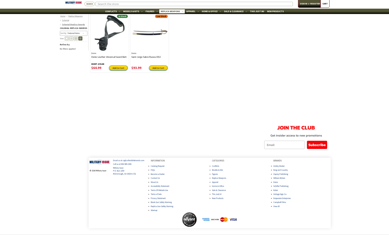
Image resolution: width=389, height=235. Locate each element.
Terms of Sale (156, 194)
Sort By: (63, 33)
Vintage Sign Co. (280, 194)
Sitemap (154, 210)
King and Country (280, 170)
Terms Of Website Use (159, 190)
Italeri (275, 190)
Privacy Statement (158, 198)
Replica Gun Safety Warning (162, 206)
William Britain (279, 178)
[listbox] (76, 33)
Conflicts (111, 11)
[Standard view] (71, 38)
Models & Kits (131, 11)
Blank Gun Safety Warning (161, 202)
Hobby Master (279, 166)
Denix (275, 182)
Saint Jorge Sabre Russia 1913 (146, 56)
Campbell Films (279, 202)
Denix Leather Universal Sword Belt (109, 56)
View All (276, 206)
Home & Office (210, 11)
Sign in (303, 3)
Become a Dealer (158, 174)
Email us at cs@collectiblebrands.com (128, 160)
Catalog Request (157, 166)
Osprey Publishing (280, 174)
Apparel (191, 11)
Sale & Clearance (234, 11)
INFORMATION (158, 160)
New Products (275, 11)
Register (315, 3)
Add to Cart (118, 67)
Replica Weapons (171, 11)
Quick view (109, 30)
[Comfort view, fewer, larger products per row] (67, 38)
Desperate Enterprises (282, 198)
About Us (154, 182)
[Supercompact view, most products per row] (80, 38)
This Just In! (257, 11)
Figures (150, 11)
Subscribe (317, 144)
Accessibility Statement (160, 186)
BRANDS (277, 160)
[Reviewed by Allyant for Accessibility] (189, 219)
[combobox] (194, 4)
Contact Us (155, 178)
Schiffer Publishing (280, 186)
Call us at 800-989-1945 (122, 164)
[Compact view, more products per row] (76, 38)
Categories (218, 160)
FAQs (153, 170)
